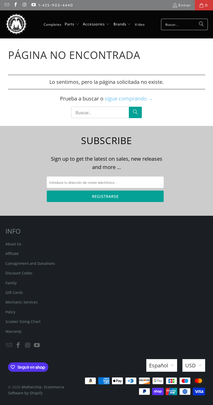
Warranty (13, 331)
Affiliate (12, 253)
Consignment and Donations (30, 263)
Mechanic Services (21, 302)
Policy (10, 311)
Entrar (184, 5)
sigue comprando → (129, 98)
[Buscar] (201, 24)
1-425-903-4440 (55, 5)
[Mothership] (16, 24)
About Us (13, 243)
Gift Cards (14, 292)
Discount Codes (18, 273)
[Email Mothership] (6, 5)
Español (158, 365)
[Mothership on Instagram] (24, 5)
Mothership (32, 386)
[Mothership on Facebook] (15, 5)
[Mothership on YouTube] (33, 5)
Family (11, 282)
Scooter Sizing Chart (23, 321)
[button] (72, 24)
